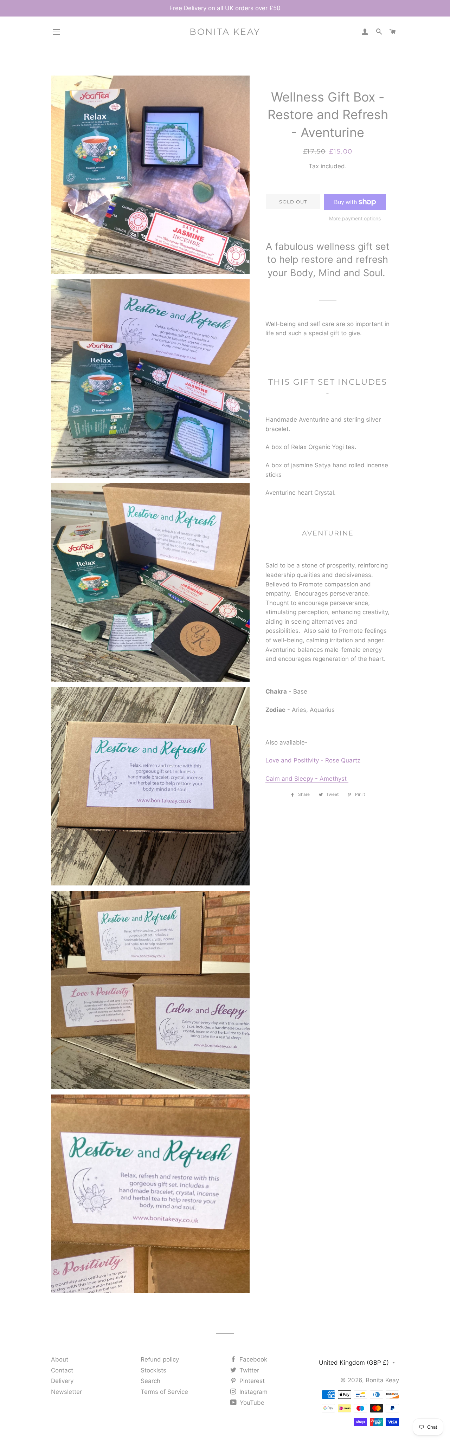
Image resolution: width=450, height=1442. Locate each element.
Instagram (253, 1391)
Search (150, 1380)
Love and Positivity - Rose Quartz (312, 760)
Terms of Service (164, 1391)
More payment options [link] (355, 218)
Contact (62, 1370)
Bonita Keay (225, 31)
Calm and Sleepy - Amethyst (306, 778)
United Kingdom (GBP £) (354, 1362)
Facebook (252, 1359)
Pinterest (251, 1380)
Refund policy (160, 1359)
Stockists (153, 1370)
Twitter (248, 1370)
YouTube (251, 1402)
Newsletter (66, 1391)
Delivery (62, 1380)
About (59, 1359)
